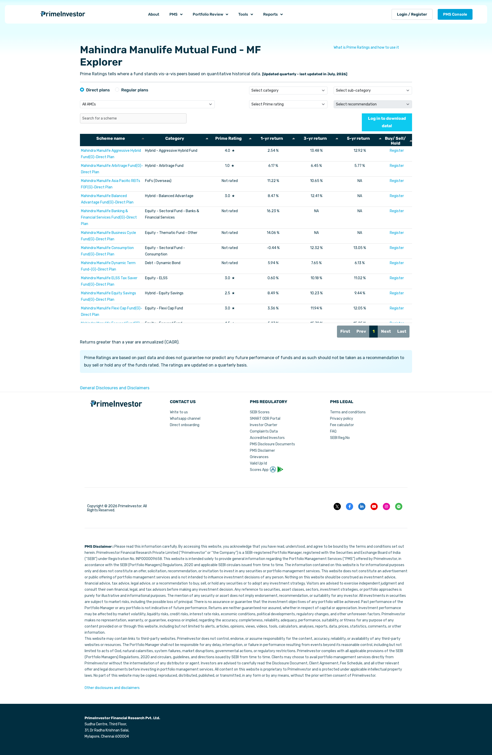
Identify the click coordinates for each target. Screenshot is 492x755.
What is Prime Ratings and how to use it (366, 47)
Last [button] (401, 331)
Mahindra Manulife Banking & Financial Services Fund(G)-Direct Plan (109, 217)
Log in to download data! (387, 122)
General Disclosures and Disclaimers (114, 387)
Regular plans (134, 90)
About (153, 14)
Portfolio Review (208, 14)
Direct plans (98, 90)
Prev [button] (361, 331)
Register (397, 150)
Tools (243, 14)
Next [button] (386, 331)
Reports (270, 14)
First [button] (345, 331)
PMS (173, 14)
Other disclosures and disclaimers (112, 688)
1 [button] (374, 331)
